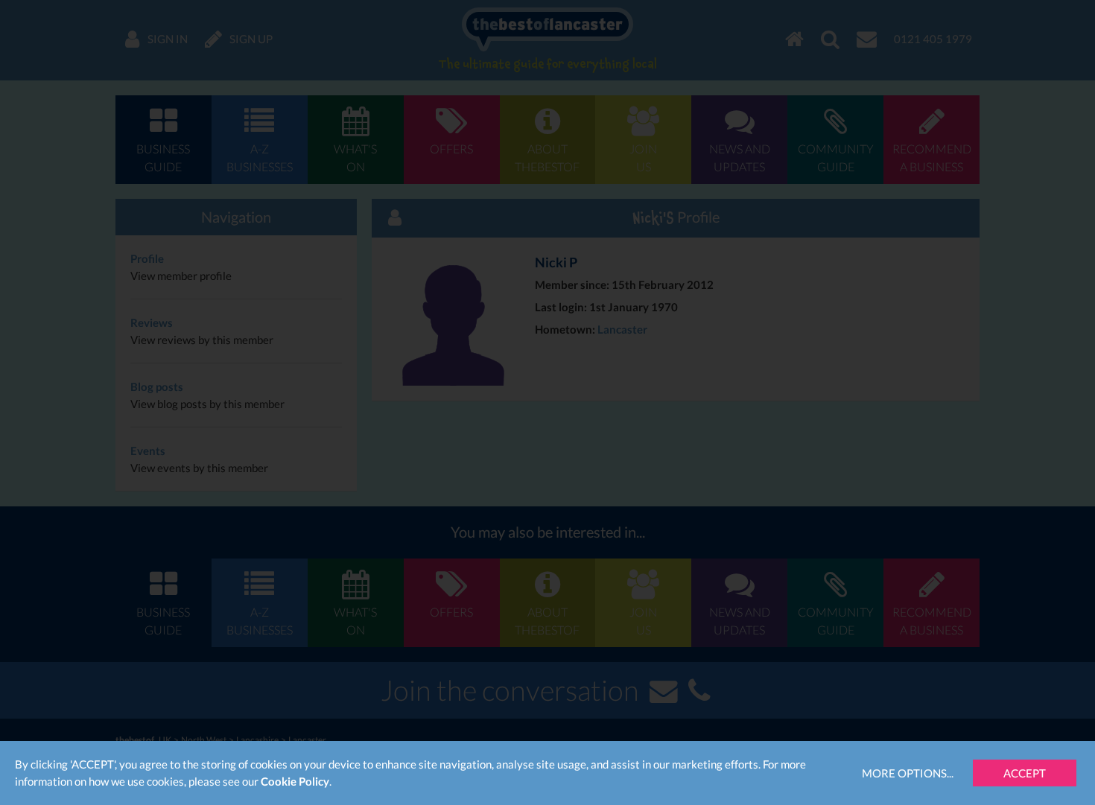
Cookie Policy (295, 781)
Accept (1024, 773)
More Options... (907, 773)
